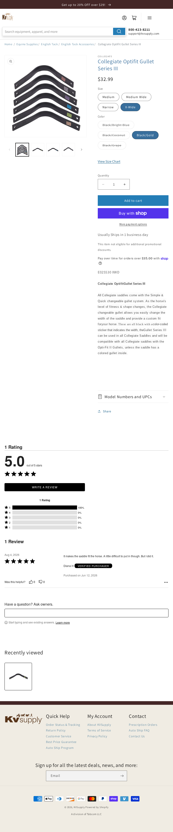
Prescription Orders (143, 725)
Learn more (63, 622)
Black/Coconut (113, 135)
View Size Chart (109, 161)
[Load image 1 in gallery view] (22, 149)
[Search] (119, 31)
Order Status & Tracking (63, 725)
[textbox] (86, 613)
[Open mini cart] (134, 18)
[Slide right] (81, 150)
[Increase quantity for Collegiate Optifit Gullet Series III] (124, 184)
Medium (108, 97)
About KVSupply (99, 725)
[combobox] (64, 31)
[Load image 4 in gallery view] (68, 149)
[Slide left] (9, 150)
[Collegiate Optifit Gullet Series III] (18, 676)
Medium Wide (136, 97)
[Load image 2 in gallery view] (37, 149)
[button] (133, 397)
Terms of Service (99, 730)
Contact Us (137, 736)
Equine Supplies (27, 44)
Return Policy (56, 730)
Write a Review (44, 487)
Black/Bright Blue (116, 125)
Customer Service (58, 736)
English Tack (49, 44)
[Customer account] (124, 18)
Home (8, 44)
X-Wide (130, 107)
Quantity (103, 175)
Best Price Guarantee (61, 742)
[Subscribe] (122, 776)
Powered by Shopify (97, 807)
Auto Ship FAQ (139, 730)
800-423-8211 (139, 29)
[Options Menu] (166, 582)
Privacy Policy (97, 736)
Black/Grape (111, 145)
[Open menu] (150, 18)
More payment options (133, 224)
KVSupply (79, 807)
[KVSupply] (8, 16)
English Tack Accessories (77, 44)
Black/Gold (145, 135)
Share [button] (107, 411)
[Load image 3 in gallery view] (53, 149)
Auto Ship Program (60, 748)
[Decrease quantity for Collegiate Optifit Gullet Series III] (103, 184)
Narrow (108, 107)
